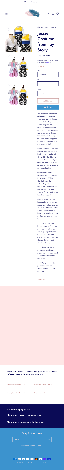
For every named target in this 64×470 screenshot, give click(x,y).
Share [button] (42, 66)
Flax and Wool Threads (28, 463)
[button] (6, 13)
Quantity (40, 89)
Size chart (41, 279)
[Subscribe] (49, 439)
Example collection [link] (14, 384)
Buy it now (48, 107)
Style (39, 80)
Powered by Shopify (41, 463)
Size (38, 70)
